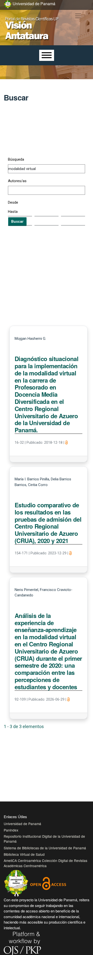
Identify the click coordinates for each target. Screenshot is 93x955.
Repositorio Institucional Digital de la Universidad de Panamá (44, 839)
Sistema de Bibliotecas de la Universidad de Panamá (45, 847)
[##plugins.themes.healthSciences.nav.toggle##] (78, 16)
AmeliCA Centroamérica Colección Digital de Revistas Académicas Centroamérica (45, 863)
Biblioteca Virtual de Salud (24, 854)
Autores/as (17, 181)
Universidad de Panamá (22, 823)
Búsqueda (16, 159)
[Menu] (46, 55)
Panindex (11, 830)
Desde (13, 202)
